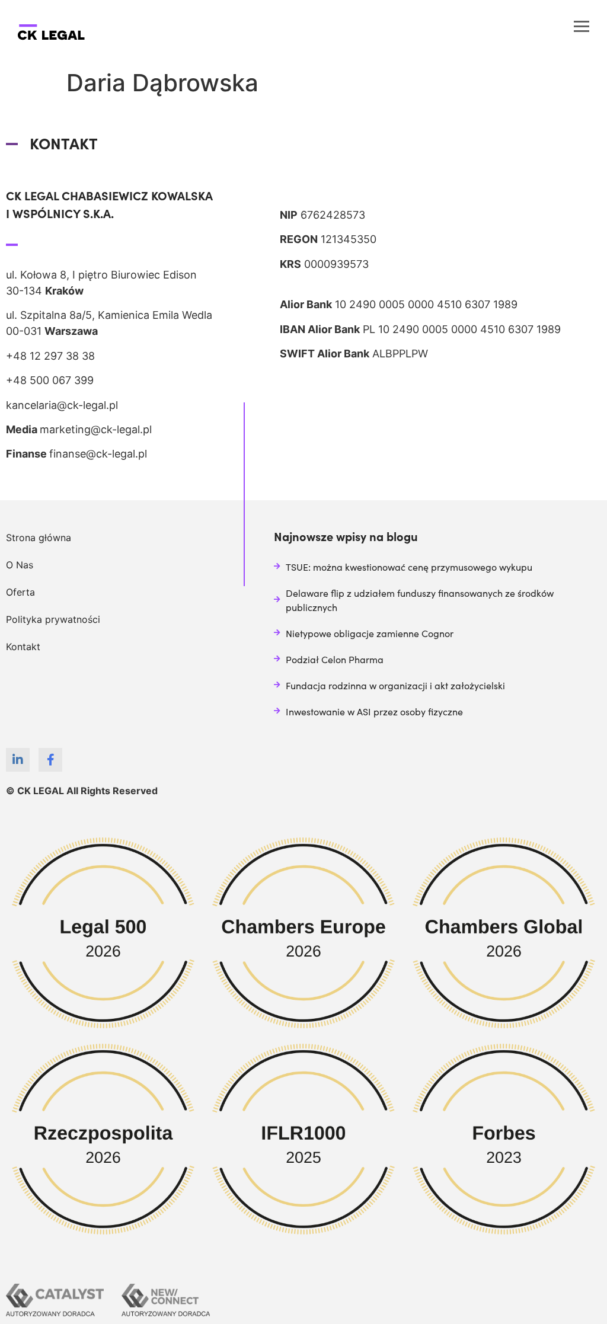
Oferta (20, 592)
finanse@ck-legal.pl (98, 453)
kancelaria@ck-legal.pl (62, 405)
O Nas (19, 565)
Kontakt (23, 647)
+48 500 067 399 (50, 380)
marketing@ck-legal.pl (96, 429)
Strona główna (38, 537)
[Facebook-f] (50, 760)
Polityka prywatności (53, 619)
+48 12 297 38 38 (50, 356)
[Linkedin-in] (18, 760)
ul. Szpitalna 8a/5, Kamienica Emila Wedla (109, 315)
